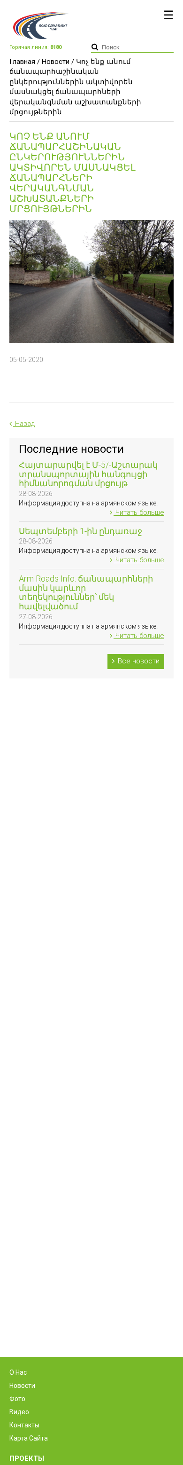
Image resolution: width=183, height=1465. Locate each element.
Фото (17, 1398)
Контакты (24, 1425)
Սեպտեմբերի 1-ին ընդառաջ (80, 531)
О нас (18, 1372)
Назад (24, 423)
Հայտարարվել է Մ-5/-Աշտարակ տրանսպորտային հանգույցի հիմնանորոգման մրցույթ (88, 474)
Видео (19, 1412)
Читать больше (139, 512)
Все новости (138, 661)
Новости (55, 61)
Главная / (24, 61)
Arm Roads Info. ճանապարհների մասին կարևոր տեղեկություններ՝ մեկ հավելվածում (86, 592)
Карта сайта (28, 1438)
